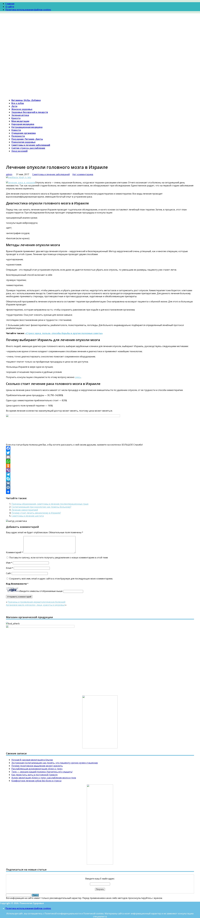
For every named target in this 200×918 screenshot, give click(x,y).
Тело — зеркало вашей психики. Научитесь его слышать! (41, 771)
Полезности (18, 136)
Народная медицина (22, 124)
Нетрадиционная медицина (26, 127)
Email (9, 568)
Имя (9, 562)
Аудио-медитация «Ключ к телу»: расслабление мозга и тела (43, 777)
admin (9, 174)
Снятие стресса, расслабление (28, 148)
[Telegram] (100, 474)
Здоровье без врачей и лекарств (29, 112)
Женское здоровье (21, 109)
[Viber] (100, 470)
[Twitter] (100, 453)
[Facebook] (100, 448)
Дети (14, 106)
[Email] (100, 457)
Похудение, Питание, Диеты (27, 139)
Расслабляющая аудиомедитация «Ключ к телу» (37, 768)
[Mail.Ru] (100, 487)
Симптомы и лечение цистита (27, 515)
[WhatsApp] (100, 461)
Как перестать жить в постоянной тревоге (34, 774)
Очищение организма (23, 133)
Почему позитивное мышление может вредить (37, 765)
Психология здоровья (23, 142)
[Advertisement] (100, 38)
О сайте (9, 6)
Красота (15, 118)
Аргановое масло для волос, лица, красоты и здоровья (35, 604)
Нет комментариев (82, 174)
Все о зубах (17, 103)
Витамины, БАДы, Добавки (26, 100)
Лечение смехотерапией (24, 509)
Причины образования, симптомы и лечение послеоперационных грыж (49, 503)
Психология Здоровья (17, 59)
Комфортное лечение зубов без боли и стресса (36, 780)
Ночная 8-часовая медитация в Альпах (32, 759)
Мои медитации (20, 121)
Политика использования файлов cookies (28, 9)
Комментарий (14, 552)
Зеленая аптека (20, 115)
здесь (78, 377)
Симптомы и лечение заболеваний (30, 145)
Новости (16, 130)
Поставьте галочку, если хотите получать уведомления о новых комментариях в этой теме (58, 557)
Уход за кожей (19, 151)
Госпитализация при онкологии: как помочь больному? (41, 506)
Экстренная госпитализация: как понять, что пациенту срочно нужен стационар (54, 762)
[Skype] (100, 479)
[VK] (100, 483)
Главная (9, 3)
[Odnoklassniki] (100, 466)
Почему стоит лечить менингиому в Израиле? (36, 512)
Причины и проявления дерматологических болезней (36, 601)
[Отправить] (100, 492)
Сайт (8, 573)
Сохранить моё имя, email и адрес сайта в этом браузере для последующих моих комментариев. (61, 578)
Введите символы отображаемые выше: (41, 591)
